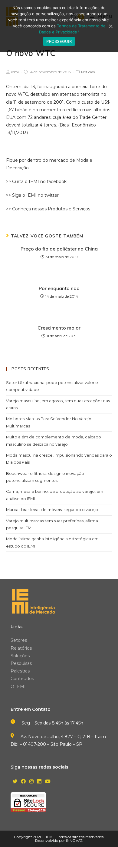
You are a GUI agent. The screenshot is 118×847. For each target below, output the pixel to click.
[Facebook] (23, 781)
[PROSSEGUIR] (110, 26)
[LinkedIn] (39, 781)
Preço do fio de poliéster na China (59, 249)
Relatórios (21, 648)
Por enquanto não (59, 288)
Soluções (20, 656)
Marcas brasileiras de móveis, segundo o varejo (52, 509)
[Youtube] (48, 781)
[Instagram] (31, 781)
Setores (19, 640)
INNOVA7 (74, 840)
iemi (15, 72)
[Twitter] (14, 781)
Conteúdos (22, 678)
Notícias (88, 72)
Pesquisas (21, 663)
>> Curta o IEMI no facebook (36, 181)
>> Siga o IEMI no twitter (32, 195)
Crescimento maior (59, 328)
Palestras (20, 671)
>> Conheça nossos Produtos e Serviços (48, 209)
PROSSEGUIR (59, 41)
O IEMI (18, 686)
